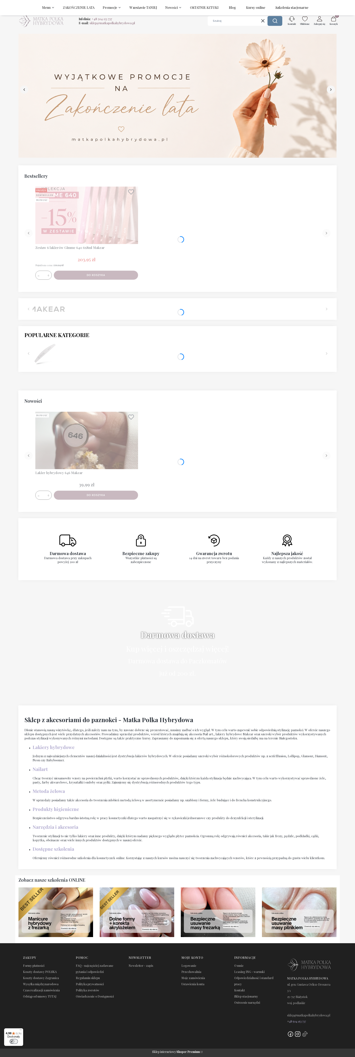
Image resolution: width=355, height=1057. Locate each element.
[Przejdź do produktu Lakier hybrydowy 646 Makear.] (86, 440)
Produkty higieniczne (56, 809)
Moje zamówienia (193, 978)
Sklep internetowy (176, 1052)
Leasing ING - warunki (249, 972)
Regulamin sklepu (88, 978)
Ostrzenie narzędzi (247, 1003)
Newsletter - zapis (141, 966)
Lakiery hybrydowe (54, 747)
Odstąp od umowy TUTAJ (39, 996)
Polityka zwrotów (87, 990)
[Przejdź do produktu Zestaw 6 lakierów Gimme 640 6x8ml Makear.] (86, 215)
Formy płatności (33, 966)
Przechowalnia (191, 972)
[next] (331, 90)
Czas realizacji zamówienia (41, 990)
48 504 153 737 (297, 1021)
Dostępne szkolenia (53, 849)
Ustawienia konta (192, 984)
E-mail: (107, 23)
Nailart (40, 769)
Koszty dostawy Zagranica (41, 978)
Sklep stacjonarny (246, 996)
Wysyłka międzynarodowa (41, 984)
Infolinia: (95, 19)
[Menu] (20, 1030)
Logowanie (188, 966)
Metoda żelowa (49, 791)
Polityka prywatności (90, 984)
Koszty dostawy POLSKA (40, 972)
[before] (24, 90)
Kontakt (239, 990)
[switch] (14, 1041)
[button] (274, 21)
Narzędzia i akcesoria (55, 827)
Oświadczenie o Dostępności (95, 996)
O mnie (239, 966)
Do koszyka (96, 275)
